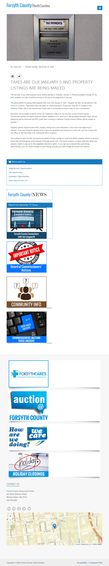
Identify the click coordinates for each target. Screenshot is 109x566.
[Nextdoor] (14, 509)
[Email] (29, 509)
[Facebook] (19, 509)
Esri (90, 544)
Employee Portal (96, 562)
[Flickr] (9, 509)
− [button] (10, 520)
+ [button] (10, 516)
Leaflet (77, 544)
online (13, 105)
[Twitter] (24, 509)
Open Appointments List (18, 180)
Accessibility (82, 562)
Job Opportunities (15, 172)
